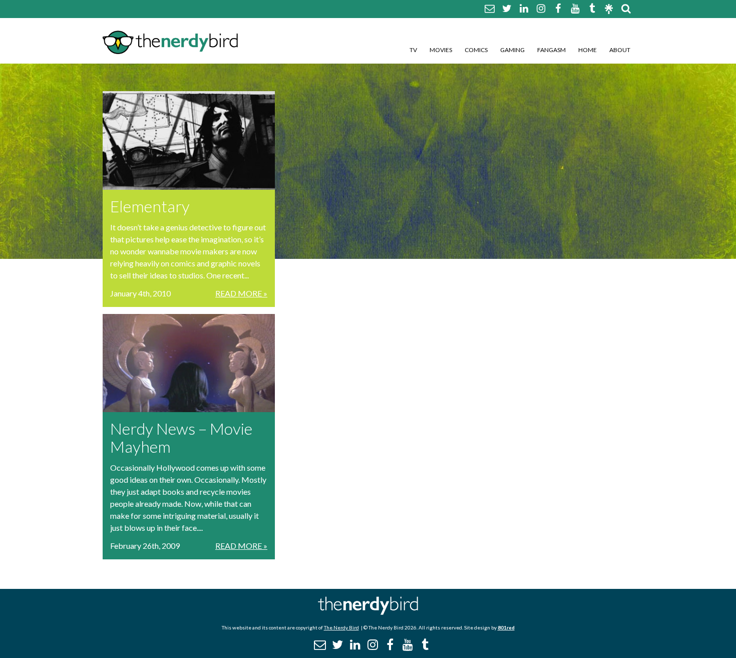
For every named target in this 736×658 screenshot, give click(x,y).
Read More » (241, 293)
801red (506, 627)
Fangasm (551, 50)
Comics (476, 50)
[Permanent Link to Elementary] (189, 140)
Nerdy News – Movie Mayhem (181, 437)
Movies (441, 50)
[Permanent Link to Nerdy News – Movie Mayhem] (189, 363)
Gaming (512, 50)
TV (413, 50)
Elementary (150, 206)
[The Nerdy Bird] (368, 612)
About (619, 50)
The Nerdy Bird (341, 627)
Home (587, 50)
